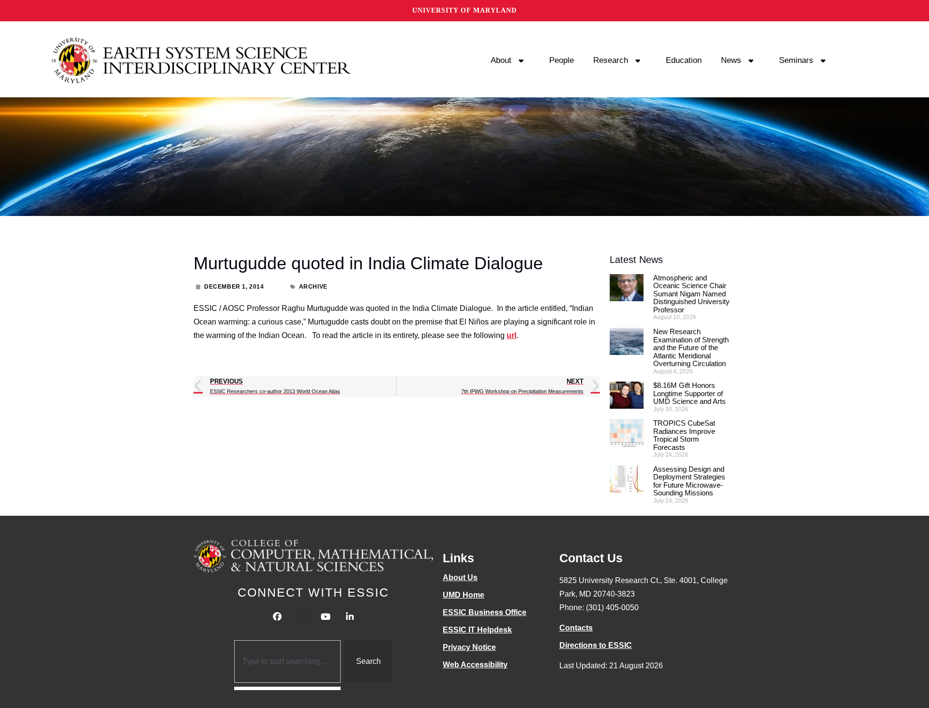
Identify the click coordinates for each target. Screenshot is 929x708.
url (511, 335)
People (561, 60)
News (731, 60)
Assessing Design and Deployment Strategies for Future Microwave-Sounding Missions (689, 481)
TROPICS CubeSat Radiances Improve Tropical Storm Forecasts (684, 435)
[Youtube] (325, 617)
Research (610, 60)
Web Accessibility (475, 665)
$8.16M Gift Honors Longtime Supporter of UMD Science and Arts (689, 393)
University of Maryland (464, 10)
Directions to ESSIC (595, 645)
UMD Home (463, 595)
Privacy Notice (469, 647)
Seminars (796, 60)
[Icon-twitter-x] (301, 617)
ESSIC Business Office (484, 612)
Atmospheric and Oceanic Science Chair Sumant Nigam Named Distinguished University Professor (691, 294)
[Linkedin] (350, 617)
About (501, 60)
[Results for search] (287, 688)
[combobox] (287, 661)
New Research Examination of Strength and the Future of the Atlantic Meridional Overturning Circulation (691, 347)
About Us (460, 577)
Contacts (576, 628)
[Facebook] (277, 617)
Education (684, 60)
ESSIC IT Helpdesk (477, 630)
